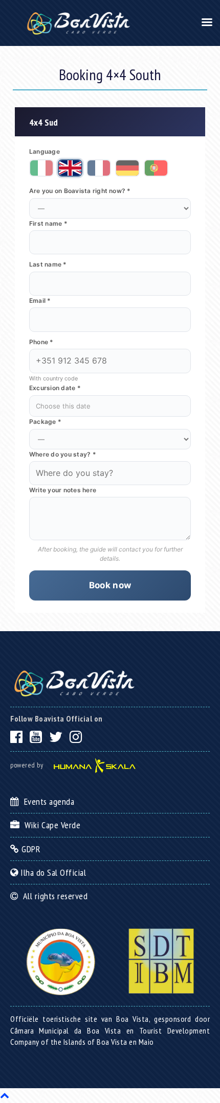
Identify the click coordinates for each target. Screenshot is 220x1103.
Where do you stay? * (62, 454)
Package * (45, 421)
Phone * (41, 342)
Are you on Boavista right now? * (80, 191)
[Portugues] (156, 168)
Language (44, 151)
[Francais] (98, 168)
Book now (110, 585)
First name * (48, 223)
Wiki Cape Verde (50, 825)
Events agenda (46, 801)
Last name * (48, 264)
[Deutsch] (127, 168)
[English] (70, 168)
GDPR (29, 849)
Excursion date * (55, 388)
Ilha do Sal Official (52, 872)
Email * (40, 300)
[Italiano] (41, 168)
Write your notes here (62, 490)
